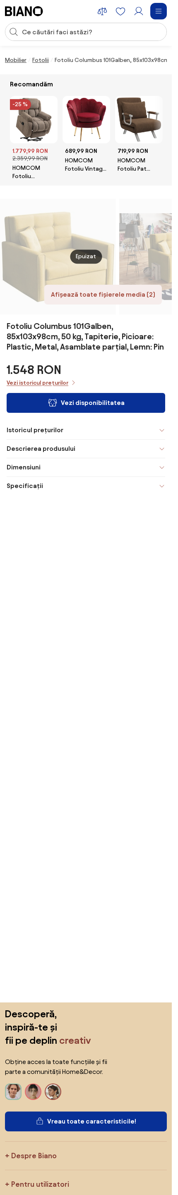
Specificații (25, 485)
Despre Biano (34, 1155)
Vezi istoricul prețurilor (37, 383)
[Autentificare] (138, 11)
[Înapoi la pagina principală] (24, 11)
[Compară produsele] (102, 11)
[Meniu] (158, 11)
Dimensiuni (24, 467)
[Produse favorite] (120, 11)
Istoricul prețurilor (35, 429)
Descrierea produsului (41, 448)
